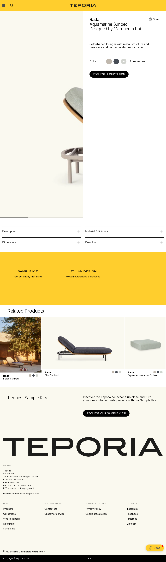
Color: (93, 61)
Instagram (132, 508)
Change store (39, 552)
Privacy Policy (93, 508)
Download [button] (91, 242)
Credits (89, 558)
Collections (9, 513)
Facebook (132, 513)
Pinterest (132, 518)
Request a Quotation (109, 74)
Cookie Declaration (96, 513)
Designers (9, 523)
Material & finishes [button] (96, 231)
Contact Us (50, 508)
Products (8, 508)
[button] (155, 548)
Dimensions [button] (9, 242)
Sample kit (9, 528)
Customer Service (54, 513)
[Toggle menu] (3, 5)
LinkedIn (131, 523)
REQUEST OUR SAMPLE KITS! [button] (106, 413)
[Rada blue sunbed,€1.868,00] (83, 343)
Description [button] (9, 231)
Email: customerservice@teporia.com (21, 493)
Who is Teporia (11, 518)
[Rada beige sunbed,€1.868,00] (21, 345)
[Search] (11, 5)
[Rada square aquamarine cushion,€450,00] (145, 343)
